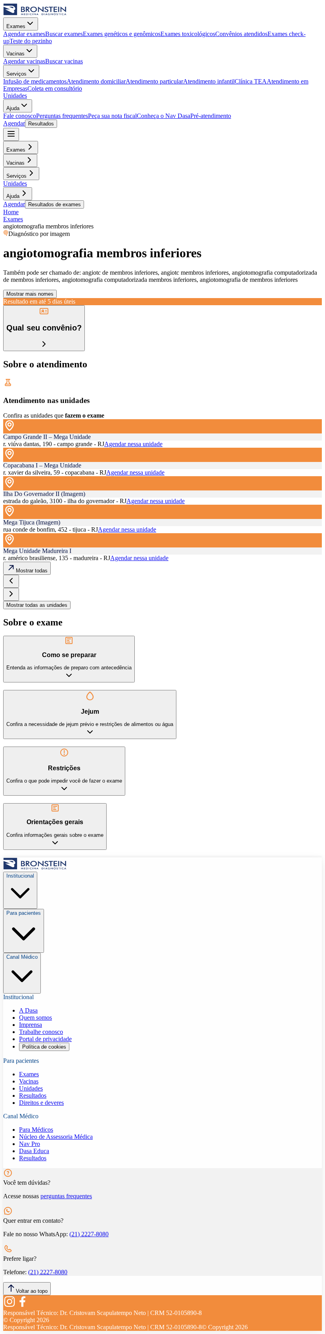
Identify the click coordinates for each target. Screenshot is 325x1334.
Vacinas (15, 54)
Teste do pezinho (31, 41)
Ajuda (12, 108)
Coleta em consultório (54, 88)
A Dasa (28, 1010)
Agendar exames (24, 33)
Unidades (15, 95)
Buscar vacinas (64, 61)
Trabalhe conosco (41, 1031)
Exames (15, 26)
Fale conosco (19, 115)
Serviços (16, 74)
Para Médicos (36, 1129)
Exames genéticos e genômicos (122, 33)
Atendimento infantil (209, 81)
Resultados (41, 124)
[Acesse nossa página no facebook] (22, 1305)
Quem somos (35, 1017)
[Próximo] (11, 594)
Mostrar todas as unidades (36, 605)
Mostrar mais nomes (30, 294)
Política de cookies (44, 1047)
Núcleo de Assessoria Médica (56, 1136)
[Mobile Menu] (11, 134)
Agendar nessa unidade (133, 444)
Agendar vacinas (24, 61)
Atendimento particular (154, 81)
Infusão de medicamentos (35, 81)
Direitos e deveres (41, 1102)
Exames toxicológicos (188, 33)
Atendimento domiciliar (96, 81)
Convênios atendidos (241, 33)
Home (11, 212)
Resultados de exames (54, 204)
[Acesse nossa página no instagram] (9, 1305)
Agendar (14, 123)
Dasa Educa (34, 1151)
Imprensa (30, 1024)
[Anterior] (11, 581)
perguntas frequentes (66, 1196)
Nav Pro (29, 1143)
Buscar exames (64, 33)
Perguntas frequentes (62, 115)
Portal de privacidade (45, 1039)
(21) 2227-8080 (89, 1234)
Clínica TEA (251, 81)
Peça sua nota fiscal (112, 115)
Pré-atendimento (210, 115)
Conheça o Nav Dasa (163, 115)
